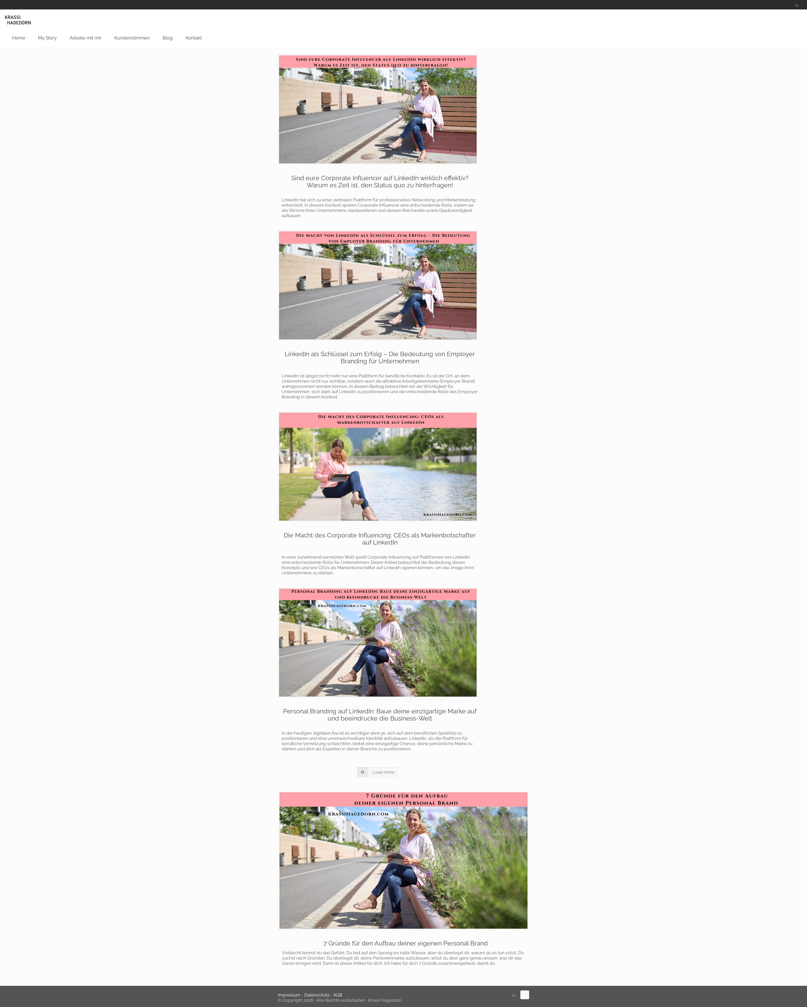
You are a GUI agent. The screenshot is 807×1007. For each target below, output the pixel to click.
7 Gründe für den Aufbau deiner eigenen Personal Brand (405, 943)
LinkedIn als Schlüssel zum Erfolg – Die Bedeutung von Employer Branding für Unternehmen (380, 357)
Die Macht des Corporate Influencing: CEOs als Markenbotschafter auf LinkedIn (380, 539)
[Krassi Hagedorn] (18, 18)
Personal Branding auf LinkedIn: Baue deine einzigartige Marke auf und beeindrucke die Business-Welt (380, 715)
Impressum (289, 995)
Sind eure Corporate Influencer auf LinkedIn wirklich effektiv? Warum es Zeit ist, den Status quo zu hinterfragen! (379, 181)
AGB (337, 995)
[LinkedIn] (797, 5)
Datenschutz (317, 995)
